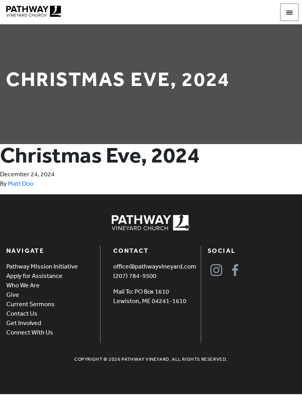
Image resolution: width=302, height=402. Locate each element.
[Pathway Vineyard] (34, 11)
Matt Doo (20, 183)
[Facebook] (235, 270)
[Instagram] (216, 270)
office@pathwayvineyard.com (154, 266)
